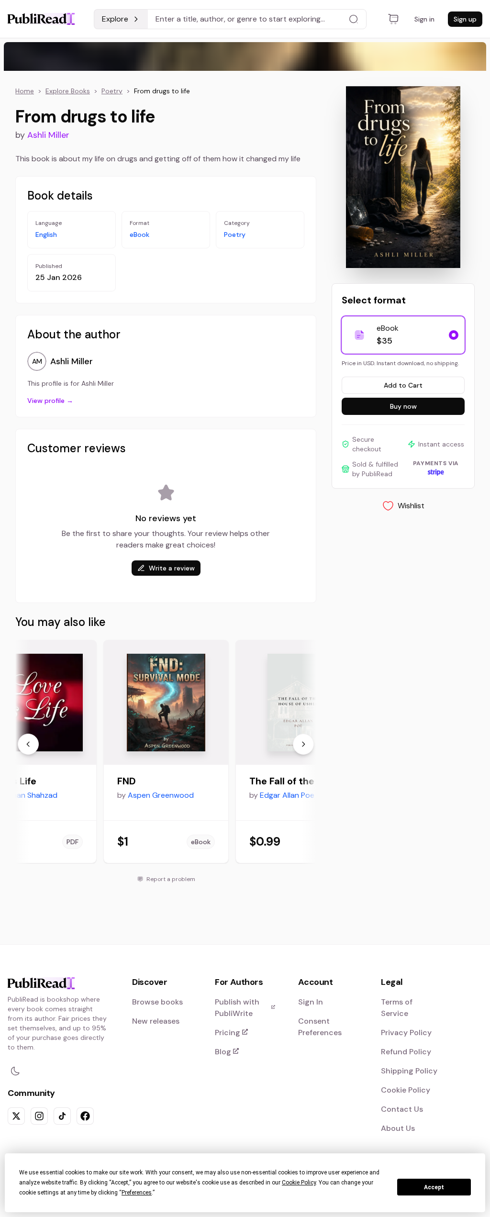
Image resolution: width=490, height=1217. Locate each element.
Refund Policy (406, 1052)
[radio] (453, 335)
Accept (434, 1187)
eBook (139, 234)
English (46, 234)
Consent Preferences (320, 1027)
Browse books (157, 1002)
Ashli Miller (48, 135)
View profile (50, 400)
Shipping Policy (409, 1071)
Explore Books (67, 91)
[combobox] (257, 19)
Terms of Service (396, 1007)
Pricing (245, 1032)
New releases (155, 1021)
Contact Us (402, 1109)
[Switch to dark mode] (15, 1071)
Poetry (111, 91)
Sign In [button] (310, 1002)
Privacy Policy (406, 1032)
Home (24, 91)
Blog (245, 1052)
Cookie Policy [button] (299, 1182)
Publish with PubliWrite (245, 1007)
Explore (115, 19)
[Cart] (393, 19)
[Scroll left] (28, 744)
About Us (398, 1128)
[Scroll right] (303, 744)
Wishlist (411, 506)
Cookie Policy (405, 1090)
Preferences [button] (137, 1192)
